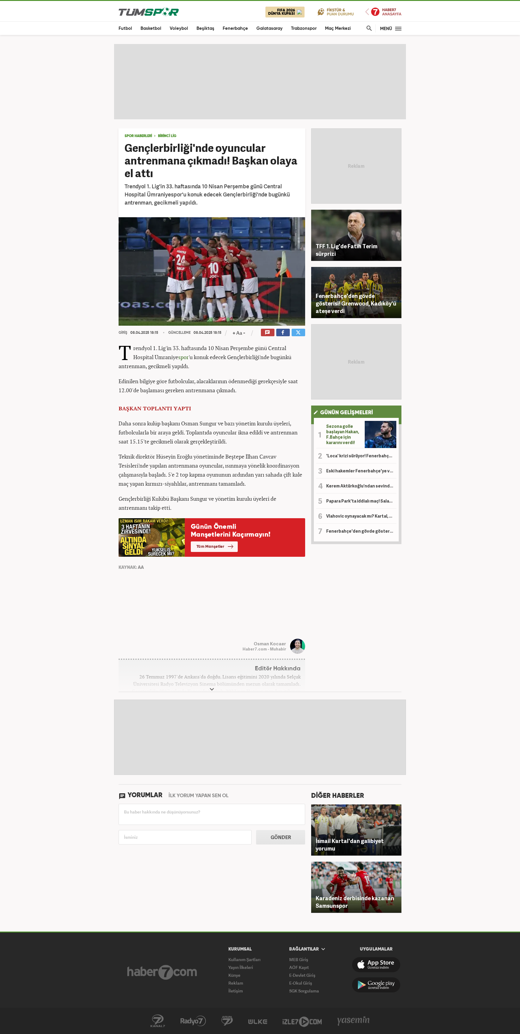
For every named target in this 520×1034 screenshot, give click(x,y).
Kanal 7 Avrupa (227, 1021)
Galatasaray (269, 28)
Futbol (125, 28)
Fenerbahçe (235, 28)
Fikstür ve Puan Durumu (335, 12)
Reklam (235, 983)
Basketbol (151, 28)
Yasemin (353, 1021)
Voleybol (179, 28)
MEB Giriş (298, 959)
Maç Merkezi (338, 28)
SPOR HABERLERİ (138, 136)
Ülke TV (257, 1021)
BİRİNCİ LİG (167, 136)
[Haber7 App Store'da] (376, 964)
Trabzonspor (304, 28)
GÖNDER (281, 837)
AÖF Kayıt (299, 967)
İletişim (235, 991)
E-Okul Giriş (300, 983)
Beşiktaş (205, 28)
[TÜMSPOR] (149, 11)
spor (183, 357)
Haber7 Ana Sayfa (383, 12)
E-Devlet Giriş (302, 975)
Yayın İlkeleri (240, 967)
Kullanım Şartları (244, 959)
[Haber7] (162, 972)
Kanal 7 (157, 1021)
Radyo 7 (193, 1021)
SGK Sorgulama (304, 991)
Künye (234, 975)
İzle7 (302, 1021)
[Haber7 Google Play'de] (376, 984)
